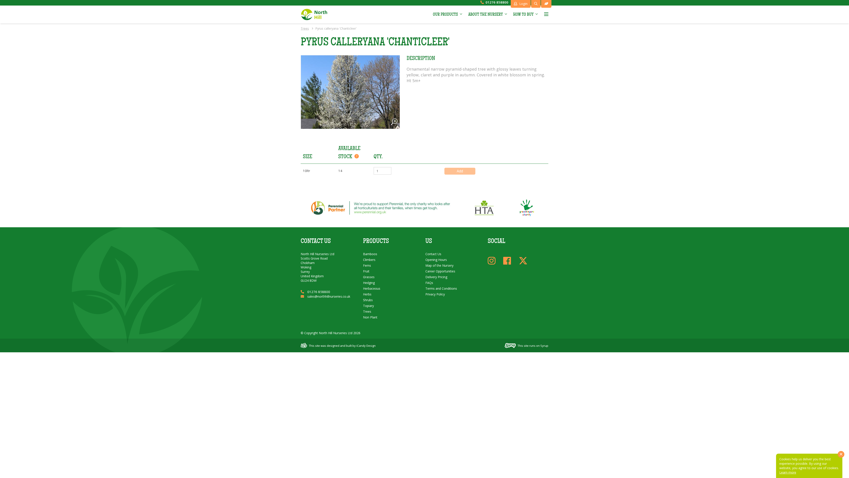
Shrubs (368, 300)
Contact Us (433, 254)
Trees (305, 28)
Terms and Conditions (441, 288)
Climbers (369, 260)
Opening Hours (436, 260)
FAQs (429, 283)
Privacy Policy (435, 294)
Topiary (368, 306)
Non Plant (370, 317)
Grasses (369, 277)
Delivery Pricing (436, 277)
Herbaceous (371, 288)
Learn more (787, 472)
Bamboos (370, 254)
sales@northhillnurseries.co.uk (328, 296)
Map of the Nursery (439, 265)
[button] (447, 14)
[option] (350, 92)
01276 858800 (497, 2)
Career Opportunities (440, 271)
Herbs (367, 294)
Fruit (366, 271)
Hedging (369, 283)
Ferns (367, 265)
